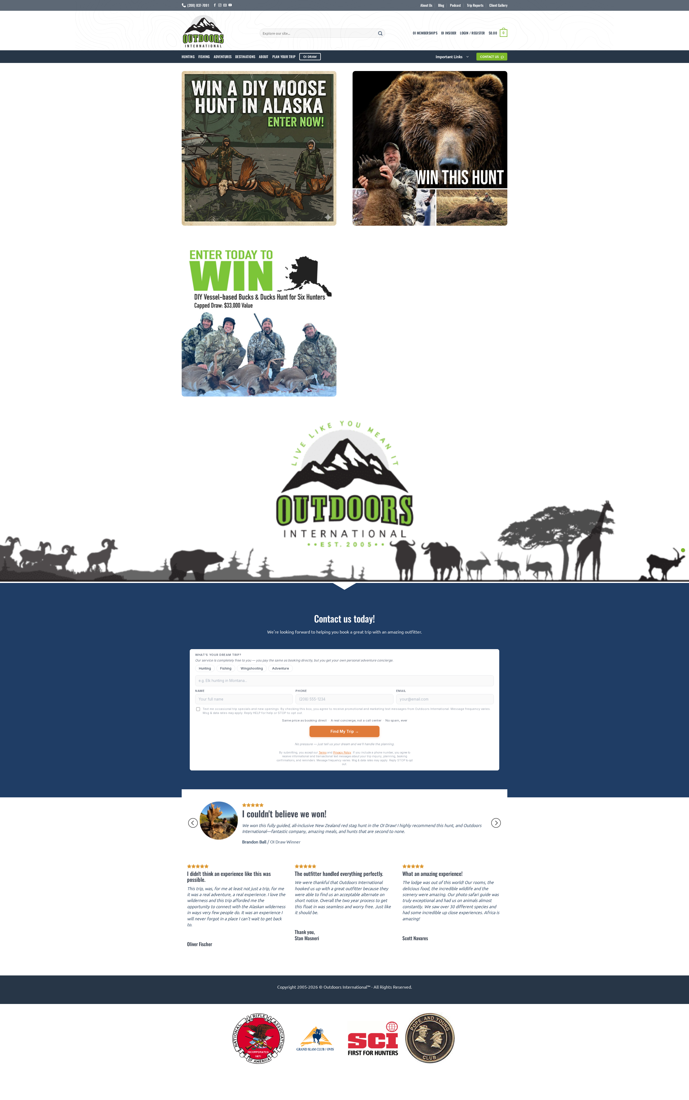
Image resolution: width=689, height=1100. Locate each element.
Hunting (188, 56)
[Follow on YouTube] (230, 5)
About (263, 56)
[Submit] (380, 33)
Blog (441, 5)
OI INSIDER (448, 33)
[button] (472, 33)
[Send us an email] (225, 5)
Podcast (455, 5)
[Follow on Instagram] (220, 5)
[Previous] (193, 823)
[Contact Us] (683, 550)
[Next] (496, 823)
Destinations (245, 56)
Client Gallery (498, 5)
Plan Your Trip (284, 56)
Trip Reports (475, 5)
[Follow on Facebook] (214, 5)
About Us (426, 5)
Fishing (204, 56)
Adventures (223, 56)
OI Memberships (425, 33)
